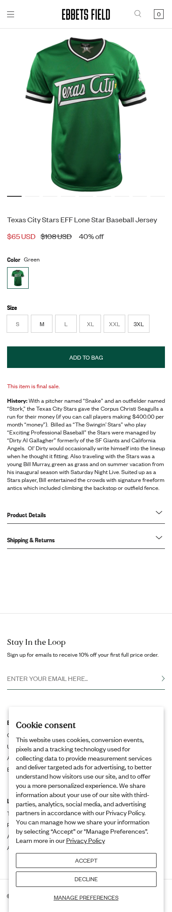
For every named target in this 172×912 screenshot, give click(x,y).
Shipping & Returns (31, 539)
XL (94, 326)
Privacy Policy (85, 840)
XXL (117, 326)
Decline (86, 879)
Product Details (26, 514)
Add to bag (86, 357)
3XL (139, 324)
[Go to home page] (86, 14)
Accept (86, 860)
